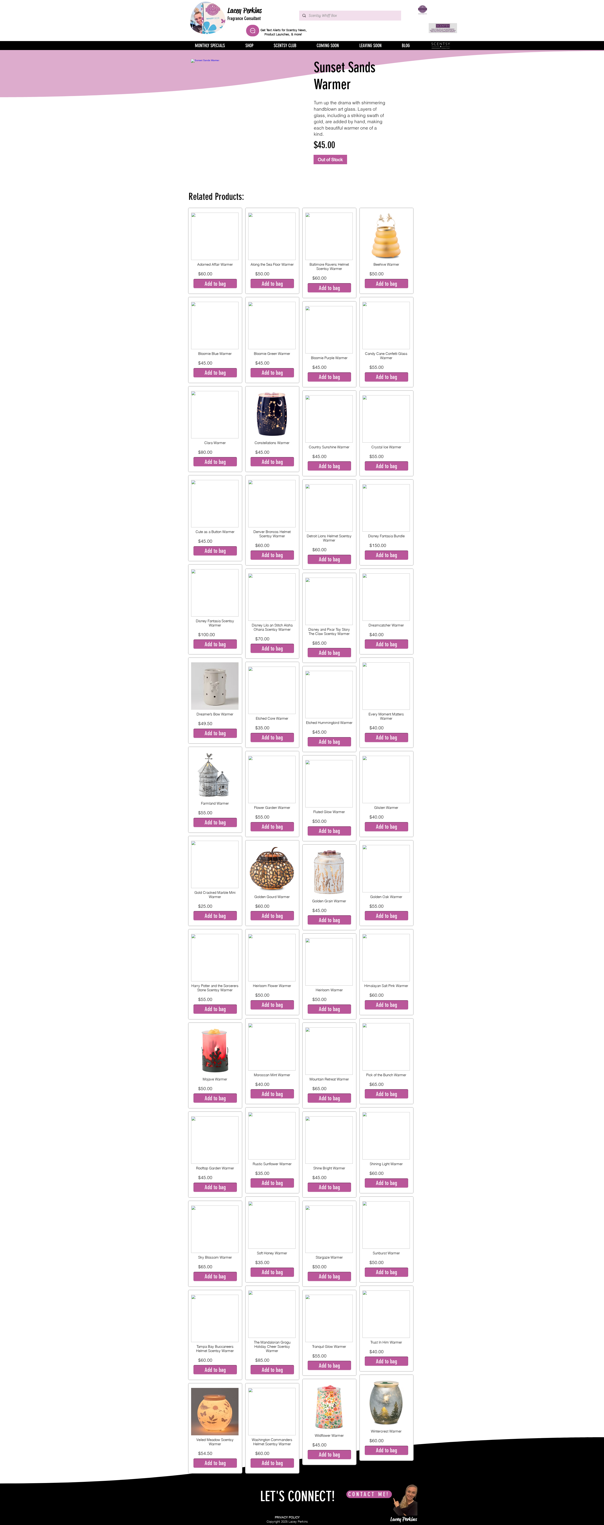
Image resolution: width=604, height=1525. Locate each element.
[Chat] (252, 30)
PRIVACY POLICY (287, 1517)
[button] (215, 283)
